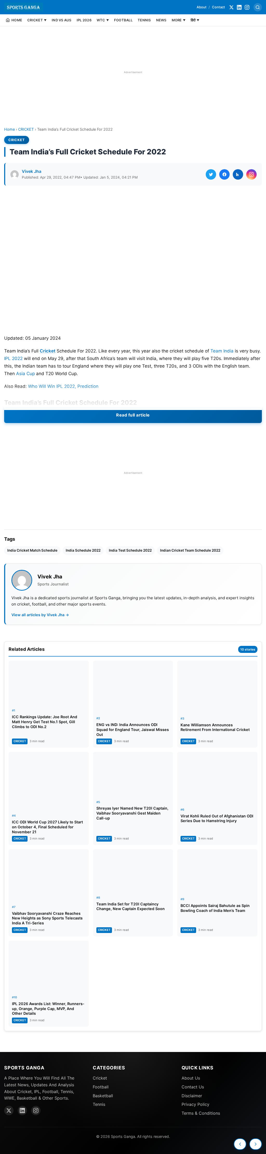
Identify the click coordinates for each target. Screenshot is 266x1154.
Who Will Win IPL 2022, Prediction (63, 386)
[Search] (258, 7)
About (202, 7)
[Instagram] (247, 7)
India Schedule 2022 (83, 550)
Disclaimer (192, 1095)
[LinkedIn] (239, 7)
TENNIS (144, 20)
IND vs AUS (61, 20)
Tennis (99, 1104)
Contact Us (193, 1086)
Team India (222, 351)
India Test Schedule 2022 (130, 550)
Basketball (103, 1095)
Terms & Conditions (201, 1113)
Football (101, 1086)
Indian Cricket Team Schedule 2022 (190, 550)
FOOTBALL (123, 20)
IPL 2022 (13, 358)
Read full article (133, 415)
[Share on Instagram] (251, 174)
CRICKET (26, 129)
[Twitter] (231, 7)
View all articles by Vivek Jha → (40, 615)
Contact (218, 7)
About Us (191, 1078)
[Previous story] (240, 1144)
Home (9, 129)
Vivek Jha (31, 171)
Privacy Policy (195, 1104)
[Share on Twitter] (211, 174)
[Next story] (255, 1144)
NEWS (161, 20)
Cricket (47, 351)
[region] (133, 72)
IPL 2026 (84, 20)
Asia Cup (25, 373)
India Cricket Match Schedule (32, 550)
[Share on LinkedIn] (238, 174)
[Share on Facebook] (224, 174)
